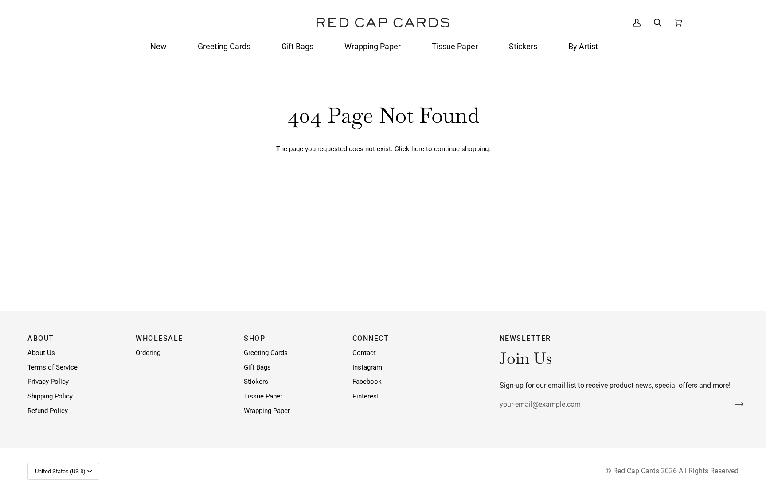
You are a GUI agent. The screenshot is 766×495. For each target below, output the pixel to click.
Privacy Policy (48, 382)
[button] (158, 46)
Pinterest (365, 396)
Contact (364, 353)
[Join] (732, 404)
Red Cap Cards (636, 471)
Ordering (148, 353)
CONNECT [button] (370, 338)
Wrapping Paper (267, 411)
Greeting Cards (266, 353)
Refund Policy (47, 411)
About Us (41, 353)
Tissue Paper (263, 396)
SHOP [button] (254, 338)
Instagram (367, 367)
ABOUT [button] (40, 338)
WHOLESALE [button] (159, 338)
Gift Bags (257, 367)
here (417, 149)
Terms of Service (52, 367)
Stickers (256, 382)
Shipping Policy (50, 396)
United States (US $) (60, 471)
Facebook (367, 382)
